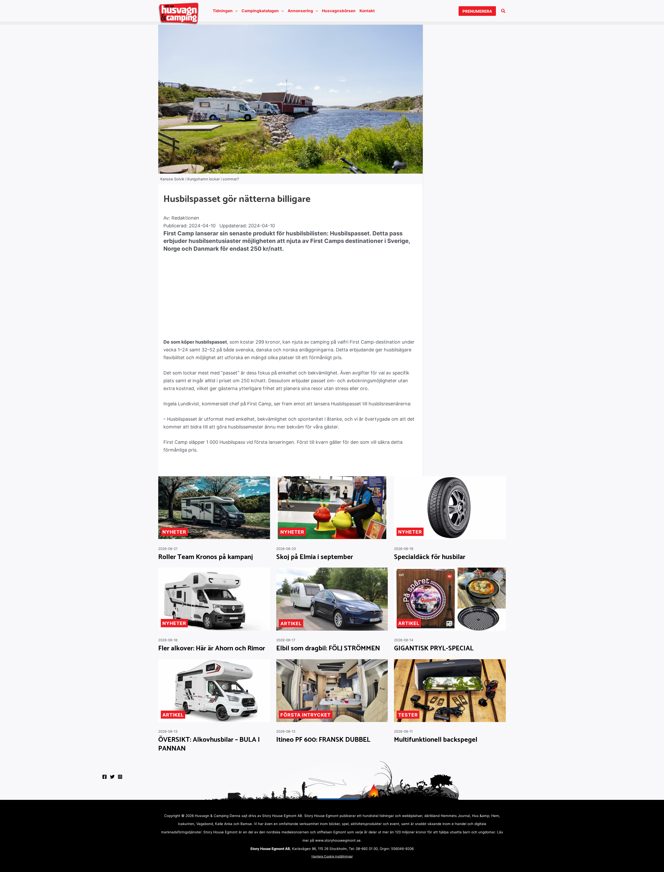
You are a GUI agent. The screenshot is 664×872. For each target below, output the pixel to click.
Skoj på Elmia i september (314, 557)
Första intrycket (305, 715)
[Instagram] (120, 776)
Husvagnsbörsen (339, 10)
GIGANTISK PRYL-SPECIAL (434, 648)
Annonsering (300, 10)
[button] (235, 11)
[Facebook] (104, 776)
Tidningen (223, 10)
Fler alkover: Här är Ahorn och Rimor (211, 648)
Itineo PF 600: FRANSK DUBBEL (323, 739)
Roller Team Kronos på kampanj (205, 557)
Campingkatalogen (260, 10)
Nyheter (174, 532)
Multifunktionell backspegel (435, 739)
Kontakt (367, 10)
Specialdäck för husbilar (429, 557)
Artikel (291, 623)
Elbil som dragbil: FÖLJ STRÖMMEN (328, 648)
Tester (408, 715)
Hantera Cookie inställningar (332, 856)
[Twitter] (112, 776)
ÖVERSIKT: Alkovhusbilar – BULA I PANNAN (209, 744)
